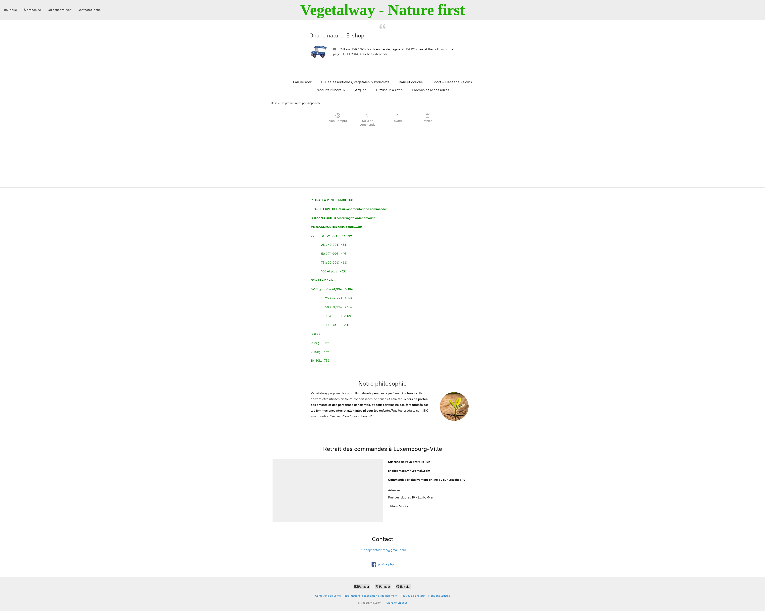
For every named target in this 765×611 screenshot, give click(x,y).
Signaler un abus (397, 602)
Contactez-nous (89, 10)
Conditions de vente (328, 595)
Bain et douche (411, 82)
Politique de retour (413, 595)
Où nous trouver (59, 10)
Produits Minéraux (330, 90)
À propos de (32, 10)
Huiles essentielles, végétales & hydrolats (355, 82)
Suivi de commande (368, 122)
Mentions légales (439, 595)
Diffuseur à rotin (389, 90)
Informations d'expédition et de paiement (370, 595)
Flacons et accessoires (430, 90)
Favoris (397, 121)
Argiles (361, 90)
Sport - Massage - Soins (452, 82)
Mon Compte (338, 121)
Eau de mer (302, 82)
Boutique (10, 10)
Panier (427, 121)
